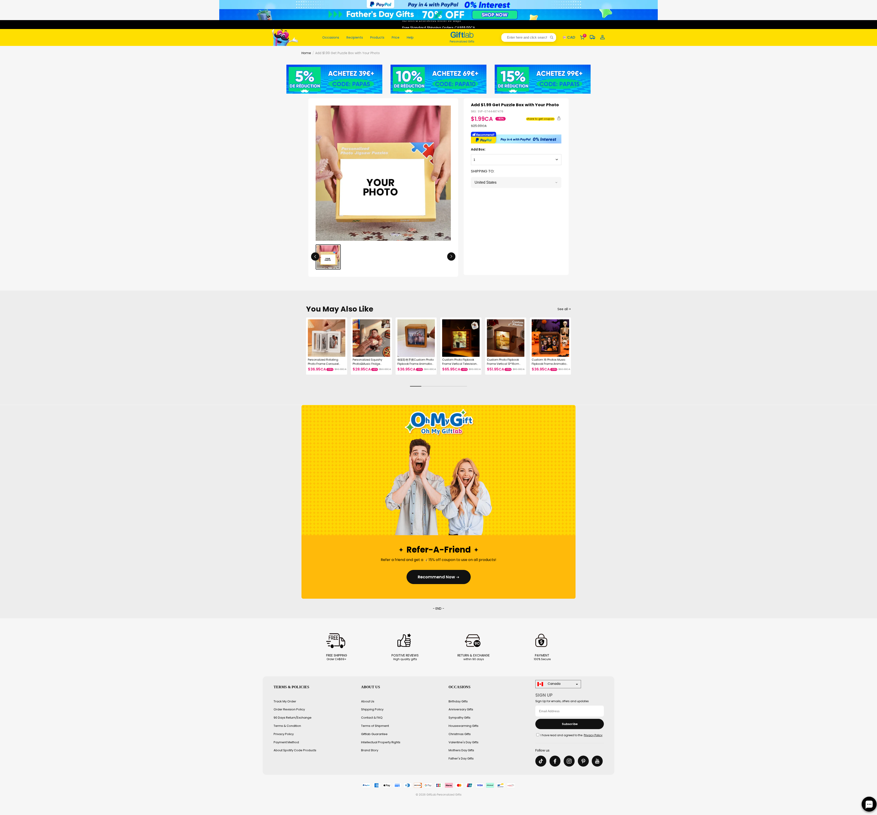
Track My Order (285, 701)
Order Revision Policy (289, 709)
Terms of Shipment (375, 726)
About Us (367, 701)
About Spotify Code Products (295, 750)
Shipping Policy (372, 709)
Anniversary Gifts (461, 709)
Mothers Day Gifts (461, 750)
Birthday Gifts (458, 701)
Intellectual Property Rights (380, 742)
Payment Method (286, 742)
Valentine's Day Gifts (463, 742)
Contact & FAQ (372, 717)
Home (306, 53)
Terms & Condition (287, 726)
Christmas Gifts (460, 734)
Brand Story (369, 750)
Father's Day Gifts (461, 758)
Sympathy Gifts (459, 717)
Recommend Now (436, 577)
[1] (516, 159)
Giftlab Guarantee (374, 734)
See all (562, 309)
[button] (528, 37)
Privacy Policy (284, 734)
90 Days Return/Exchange (293, 717)
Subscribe (570, 724)
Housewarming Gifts (463, 726)
